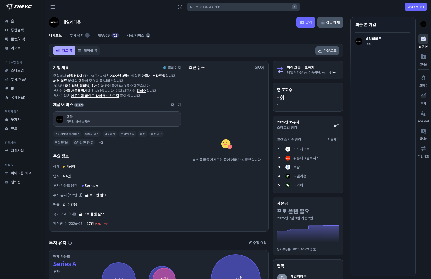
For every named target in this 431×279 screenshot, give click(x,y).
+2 (101, 142)
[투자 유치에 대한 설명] (70, 243)
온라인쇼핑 (127, 134)
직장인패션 (62, 142)
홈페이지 (174, 68)
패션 (142, 134)
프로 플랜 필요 (293, 211)
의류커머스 (92, 134)
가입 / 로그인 (416, 7)
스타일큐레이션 (83, 142)
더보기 (332, 139)
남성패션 (109, 134)
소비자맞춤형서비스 (67, 134)
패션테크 (156, 134)
